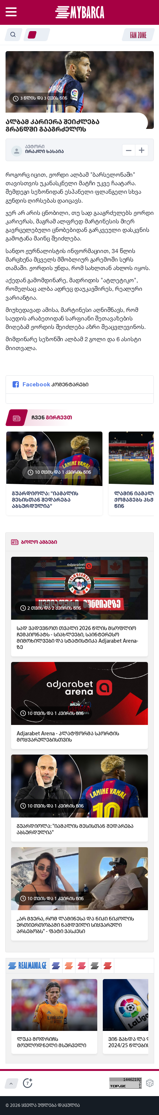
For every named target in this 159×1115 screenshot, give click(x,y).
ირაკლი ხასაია (44, 151)
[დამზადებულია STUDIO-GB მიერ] (149, 1085)
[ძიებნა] (13, 34)
